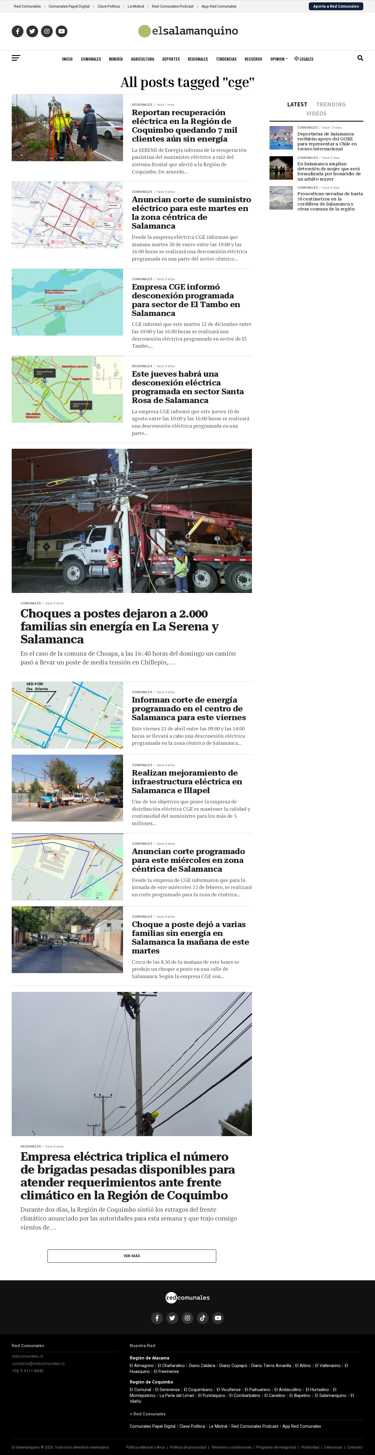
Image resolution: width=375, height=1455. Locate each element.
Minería (116, 59)
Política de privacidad (188, 1447)
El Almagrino (142, 1365)
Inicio (67, 59)
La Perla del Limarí (177, 1395)
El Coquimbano (198, 1389)
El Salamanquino (331, 1395)
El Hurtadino (317, 1389)
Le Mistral (136, 6)
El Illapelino (300, 1395)
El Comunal (140, 1389)
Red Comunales (27, 6)
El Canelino (275, 1395)
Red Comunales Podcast (173, 6)
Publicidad (310, 1447)
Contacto (355, 1447)
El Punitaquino (211, 1395)
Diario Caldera (202, 1365)
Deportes (171, 59)
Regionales (198, 59)
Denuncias (333, 1447)
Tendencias (226, 59)
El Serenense (167, 1389)
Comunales (91, 59)
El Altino (303, 1365)
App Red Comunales (219, 6)
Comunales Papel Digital (69, 6)
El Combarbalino (244, 1395)
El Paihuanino (257, 1389)
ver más (132, 1256)
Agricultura (142, 59)
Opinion (277, 59)
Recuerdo (253, 59)
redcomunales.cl (27, 1356)
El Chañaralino (171, 1365)
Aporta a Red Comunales (336, 6)
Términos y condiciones (231, 1447)
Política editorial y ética (145, 1447)
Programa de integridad (276, 1447)
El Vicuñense (229, 1389)
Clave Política (109, 6)
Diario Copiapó (233, 1365)
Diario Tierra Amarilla (271, 1365)
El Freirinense (166, 1371)
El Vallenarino (328, 1365)
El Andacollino (288, 1389)
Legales (306, 59)
